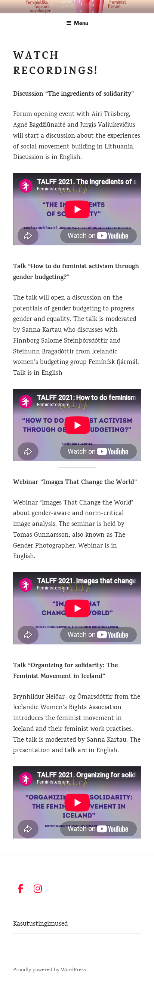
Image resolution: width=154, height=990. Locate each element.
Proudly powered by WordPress (49, 970)
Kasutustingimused (40, 924)
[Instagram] (38, 889)
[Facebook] (21, 889)
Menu (81, 23)
